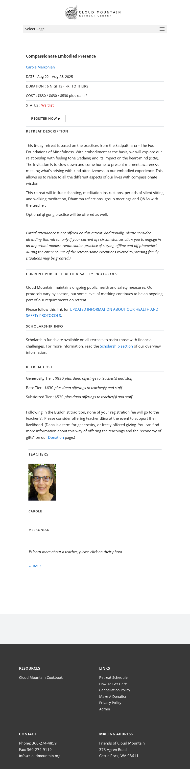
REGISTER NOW (44, 118)
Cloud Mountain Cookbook (41, 677)
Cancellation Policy (114, 690)
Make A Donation (113, 696)
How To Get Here (113, 683)
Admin (104, 709)
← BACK (35, 566)
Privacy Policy (110, 702)
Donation (56, 437)
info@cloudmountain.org (39, 755)
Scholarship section (116, 346)
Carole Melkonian (40, 67)
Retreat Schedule (113, 677)
